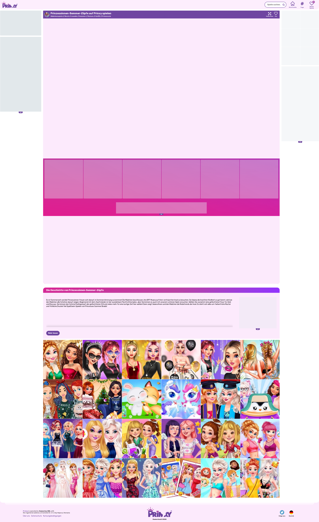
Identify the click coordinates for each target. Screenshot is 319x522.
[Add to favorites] (276, 14)
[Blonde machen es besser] (141, 478)
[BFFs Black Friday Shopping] (181, 359)
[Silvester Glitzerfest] (62, 359)
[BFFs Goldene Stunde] (141, 359)
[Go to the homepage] (8, 4)
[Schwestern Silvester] (62, 438)
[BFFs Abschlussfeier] (220, 399)
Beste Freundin (71, 16)
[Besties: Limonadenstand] (141, 438)
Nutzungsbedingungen (52, 516)
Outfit (97, 16)
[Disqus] (161, 249)
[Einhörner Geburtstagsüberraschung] (181, 399)
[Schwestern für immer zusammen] (181, 478)
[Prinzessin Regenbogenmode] (102, 478)
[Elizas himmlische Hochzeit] (62, 478)
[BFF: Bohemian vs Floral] (260, 478)
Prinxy (25, 511)
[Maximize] (270, 14)
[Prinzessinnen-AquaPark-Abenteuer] (220, 478)
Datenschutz (36, 516)
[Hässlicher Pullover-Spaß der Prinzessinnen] (62, 399)
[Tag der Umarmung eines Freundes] (141, 399)
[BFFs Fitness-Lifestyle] (260, 438)
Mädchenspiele (57, 16)
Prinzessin (106, 16)
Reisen (90, 16)
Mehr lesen (53, 333)
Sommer (82, 16)
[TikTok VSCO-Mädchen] (220, 359)
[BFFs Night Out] (102, 438)
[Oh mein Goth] (102, 359)
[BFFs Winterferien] (102, 399)
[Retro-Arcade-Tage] (181, 438)
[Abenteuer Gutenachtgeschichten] (220, 438)
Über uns (26, 516)
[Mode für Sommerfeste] (260, 359)
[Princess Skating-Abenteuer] (260, 399)
